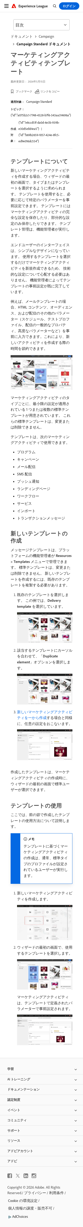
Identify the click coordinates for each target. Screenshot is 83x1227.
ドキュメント (22, 36)
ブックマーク (24, 91)
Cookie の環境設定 (23, 1200)
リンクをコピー (50, 91)
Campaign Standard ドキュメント (44, 44)
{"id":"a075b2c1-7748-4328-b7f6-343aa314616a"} (41, 115)
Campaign (46, 36)
